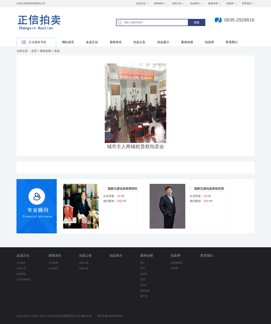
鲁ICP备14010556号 (110, 315)
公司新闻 (53, 262)
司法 (142, 268)
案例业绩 (213, 3)
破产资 (143, 296)
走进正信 (141, 3)
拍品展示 (195, 3)
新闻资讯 (159, 3)
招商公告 (84, 268)
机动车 (143, 274)
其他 (57, 50)
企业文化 (21, 268)
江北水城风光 (23, 279)
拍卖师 (230, 3)
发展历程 (21, 274)
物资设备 (145, 290)
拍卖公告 (177, 3)
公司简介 (21, 262)
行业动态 (53, 268)
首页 (34, 50)
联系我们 (247, 3)
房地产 (143, 285)
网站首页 (68, 42)
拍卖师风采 (177, 262)
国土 (142, 262)
